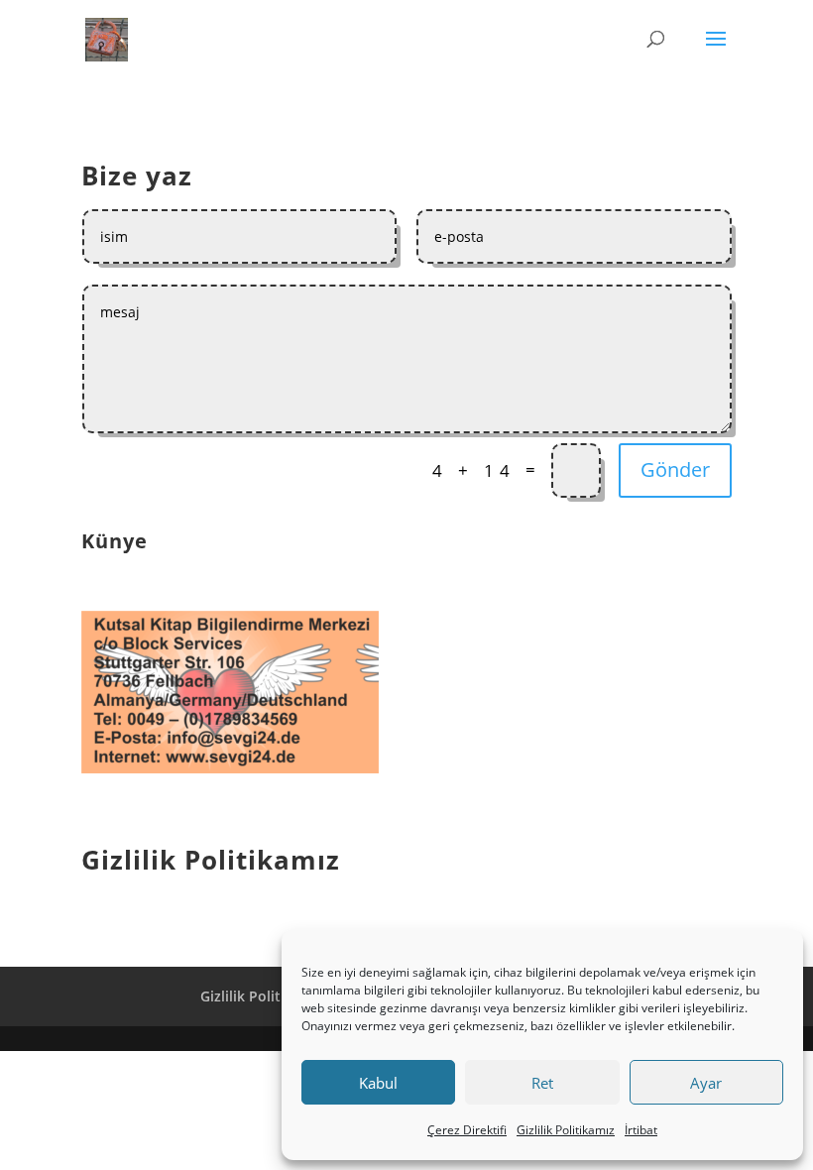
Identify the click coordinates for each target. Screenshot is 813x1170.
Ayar (706, 1083)
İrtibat (641, 1129)
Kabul (378, 1083)
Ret (542, 1083)
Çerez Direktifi (467, 1129)
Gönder (675, 469)
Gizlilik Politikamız (566, 1129)
